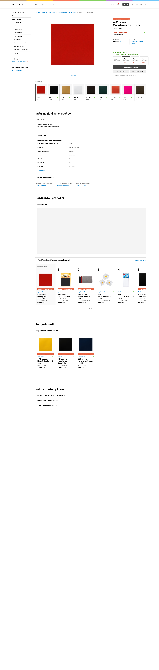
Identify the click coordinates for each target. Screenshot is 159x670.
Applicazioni (18, 29)
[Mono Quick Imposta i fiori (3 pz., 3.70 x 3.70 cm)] (106, 295)
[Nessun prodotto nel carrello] (145, 4)
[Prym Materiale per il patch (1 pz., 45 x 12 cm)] (126, 295)
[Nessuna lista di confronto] (137, 4)
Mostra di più (42, 260)
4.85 (115, 22)
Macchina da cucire (19, 46)
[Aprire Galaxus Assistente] (133, 4)
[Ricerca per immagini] (112, 4)
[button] (144, 33)
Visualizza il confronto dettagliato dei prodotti (117, 204)
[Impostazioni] (118, 4)
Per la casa (15, 16)
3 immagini (72, 76)
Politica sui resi (41, 185)
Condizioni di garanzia (63, 185)
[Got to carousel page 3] (73, 73)
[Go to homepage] (18, 4)
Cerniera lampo (18, 36)
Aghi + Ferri (17, 26)
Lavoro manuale (16, 19)
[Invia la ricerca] (37, 4)
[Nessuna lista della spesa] (141, 4)
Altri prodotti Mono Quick (137, 41)
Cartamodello (18, 33)
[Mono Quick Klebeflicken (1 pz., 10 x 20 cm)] (66, 224)
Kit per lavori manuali (20, 43)
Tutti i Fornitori (81, 185)
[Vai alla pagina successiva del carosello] (143, 233)
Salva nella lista (139, 71)
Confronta (122, 71)
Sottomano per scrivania (21, 50)
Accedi (125, 4)
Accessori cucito (18, 22)
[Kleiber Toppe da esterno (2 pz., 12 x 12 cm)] (126, 224)
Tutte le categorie (18, 12)
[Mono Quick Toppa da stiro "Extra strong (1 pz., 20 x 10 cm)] (146, 224)
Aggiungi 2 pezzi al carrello (130, 67)
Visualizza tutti (139, 204)
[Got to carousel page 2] (72, 73)
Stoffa (16, 53)
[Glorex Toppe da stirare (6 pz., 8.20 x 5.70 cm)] (86, 295)
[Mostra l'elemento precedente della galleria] (35, 44)
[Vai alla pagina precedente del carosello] (38, 233)
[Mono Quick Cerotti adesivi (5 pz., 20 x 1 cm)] (45, 363)
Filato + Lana (17, 39)
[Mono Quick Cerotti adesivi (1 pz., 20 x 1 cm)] (86, 363)
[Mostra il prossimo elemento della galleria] (110, 44)
